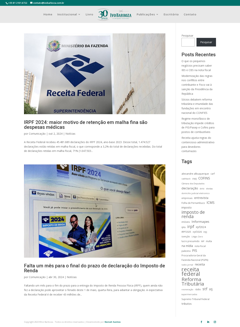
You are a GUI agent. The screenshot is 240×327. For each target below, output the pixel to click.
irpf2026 (197, 231)
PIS (194, 250)
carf (213, 173)
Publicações (146, 14)
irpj (205, 231)
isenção (186, 236)
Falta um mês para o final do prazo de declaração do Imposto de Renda (94, 268)
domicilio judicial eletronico (196, 193)
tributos (187, 303)
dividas (209, 188)
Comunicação (37, 133)
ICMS (210, 202)
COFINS (204, 178)
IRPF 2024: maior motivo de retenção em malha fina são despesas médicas (85, 124)
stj (211, 289)
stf (204, 289)
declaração (190, 188)
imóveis (186, 221)
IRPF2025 (186, 231)
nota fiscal (200, 246)
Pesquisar (187, 35)
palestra (186, 250)
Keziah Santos (113, 321)
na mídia (187, 246)
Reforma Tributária (193, 281)
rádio (198, 289)
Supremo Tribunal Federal (195, 299)
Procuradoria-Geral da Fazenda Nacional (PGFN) (195, 257)
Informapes (200, 221)
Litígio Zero (197, 236)
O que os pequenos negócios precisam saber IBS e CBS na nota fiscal (197, 65)
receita (200, 264)
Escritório (171, 14)
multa (209, 241)
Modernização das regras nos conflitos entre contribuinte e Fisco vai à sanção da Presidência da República (197, 84)
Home (48, 14)
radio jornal (187, 264)
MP (202, 241)
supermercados (189, 294)
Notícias (70, 133)
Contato (190, 14)
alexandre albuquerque (195, 173)
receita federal (191, 271)
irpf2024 (201, 227)
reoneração (187, 289)
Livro (89, 14)
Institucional (67, 14)
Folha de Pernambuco (193, 202)
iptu (184, 227)
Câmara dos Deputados (193, 183)
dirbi (202, 188)
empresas (187, 198)
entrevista (201, 198)
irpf (190, 226)
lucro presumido (191, 241)
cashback (186, 178)
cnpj (194, 178)
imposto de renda (193, 214)
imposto (187, 207)
